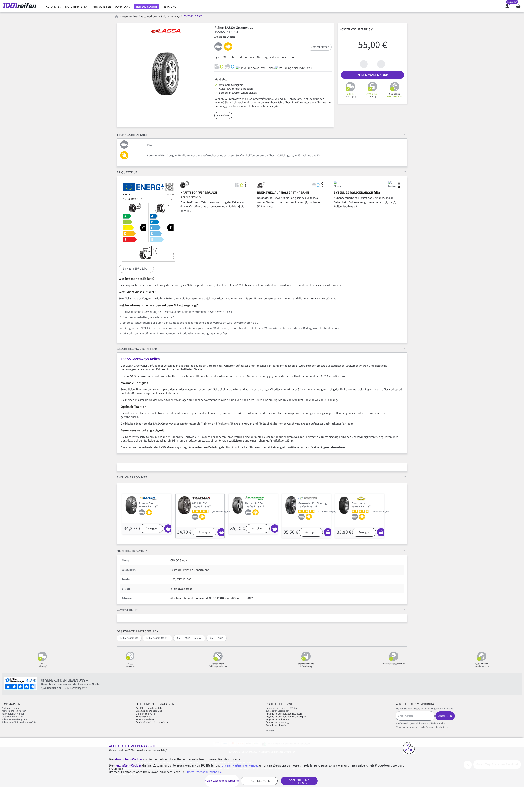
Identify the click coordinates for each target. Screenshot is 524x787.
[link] (53, 7)
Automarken (148, 17)
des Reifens (137, 349)
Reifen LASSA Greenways (189, 638)
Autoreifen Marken (11, 708)
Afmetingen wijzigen (225, 37)
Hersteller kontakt (133, 551)
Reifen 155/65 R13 (129, 638)
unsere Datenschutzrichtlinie (204, 772)
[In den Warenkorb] (168, 528)
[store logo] (21, 6)
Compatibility (127, 610)
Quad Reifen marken (12, 716)
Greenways (174, 17)
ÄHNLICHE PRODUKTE (132, 477)
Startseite (125, 17)
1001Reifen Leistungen (277, 711)
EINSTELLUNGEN (259, 780)
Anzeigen (151, 529)
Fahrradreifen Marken (13, 714)
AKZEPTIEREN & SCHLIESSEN (299, 781)
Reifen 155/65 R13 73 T (157, 638)
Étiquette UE (127, 172)
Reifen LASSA (216, 638)
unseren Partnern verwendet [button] (240, 765)
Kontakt (270, 730)
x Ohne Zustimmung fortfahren (222, 780)
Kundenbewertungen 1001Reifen (283, 708)
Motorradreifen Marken (14, 711)
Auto (136, 17)
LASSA (161, 17)
